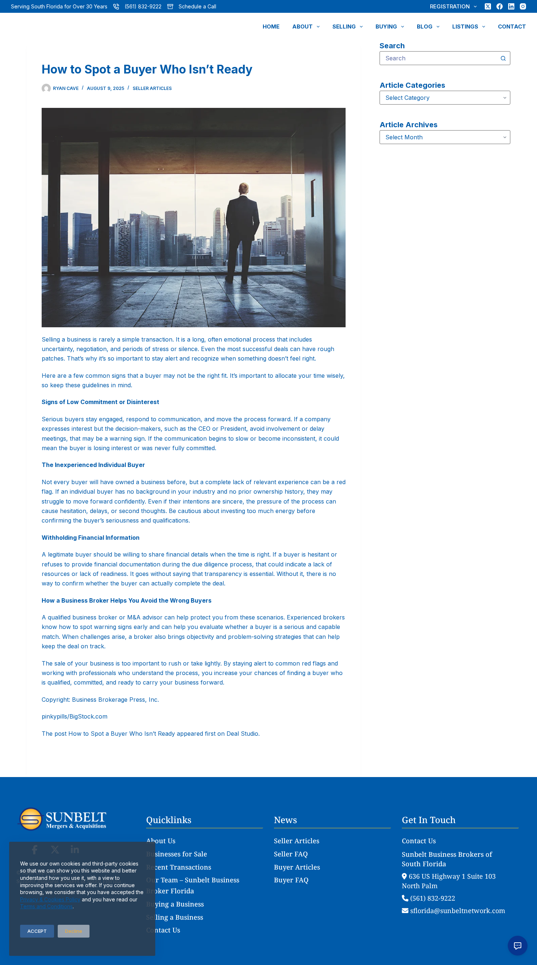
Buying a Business (175, 904)
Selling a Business (174, 917)
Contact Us (163, 930)
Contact (512, 26)
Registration (450, 6)
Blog (425, 26)
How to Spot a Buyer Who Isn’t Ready (121, 733)
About (302, 26)
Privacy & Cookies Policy (50, 899)
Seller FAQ (291, 853)
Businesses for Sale (176, 853)
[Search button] (503, 58)
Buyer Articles (297, 867)
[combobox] (438, 58)
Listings (465, 26)
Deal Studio (242, 733)
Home (271, 26)
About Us (160, 840)
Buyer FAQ (291, 879)
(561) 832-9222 (143, 6)
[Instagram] (523, 6)
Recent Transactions (178, 867)
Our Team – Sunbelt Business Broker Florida (192, 885)
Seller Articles (152, 88)
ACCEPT (37, 931)
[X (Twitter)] (488, 6)
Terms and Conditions (46, 906)
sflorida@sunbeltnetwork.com (456, 910)
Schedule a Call (197, 6)
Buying (386, 26)
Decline (73, 931)
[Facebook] (499, 6)
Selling (344, 26)
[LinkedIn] (511, 6)
